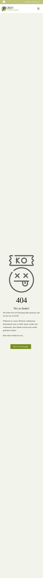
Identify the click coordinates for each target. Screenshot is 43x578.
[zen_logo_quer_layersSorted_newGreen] (10, 7)
